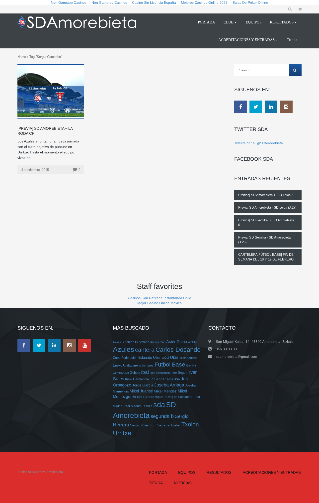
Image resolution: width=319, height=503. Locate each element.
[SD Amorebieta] (79, 22)
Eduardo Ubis (149, 358)
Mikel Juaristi (141, 391)
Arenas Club (157, 342)
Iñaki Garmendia (137, 379)
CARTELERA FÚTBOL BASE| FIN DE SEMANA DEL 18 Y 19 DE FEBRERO (266, 257)
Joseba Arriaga (169, 384)
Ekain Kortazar (188, 357)
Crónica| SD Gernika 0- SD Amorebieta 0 (266, 222)
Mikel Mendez (165, 391)
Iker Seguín (179, 373)
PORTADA (158, 472)
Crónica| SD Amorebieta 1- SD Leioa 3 (265, 195)
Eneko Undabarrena (127, 365)
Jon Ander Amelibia (165, 379)
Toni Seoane (159, 425)
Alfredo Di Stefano (137, 342)
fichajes (148, 365)
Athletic (192, 342)
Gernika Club (121, 372)
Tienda (156, 483)
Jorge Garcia (142, 385)
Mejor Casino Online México (159, 303)
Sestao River (139, 425)
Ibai (145, 372)
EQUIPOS (186, 472)
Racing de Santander (177, 396)
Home (21, 57)
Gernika (191, 365)
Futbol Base (170, 364)
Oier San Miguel (152, 396)
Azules (123, 349)
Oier (139, 396)
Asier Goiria (176, 342)
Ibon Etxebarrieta (160, 372)
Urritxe (122, 432)
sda (159, 405)
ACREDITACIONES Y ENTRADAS (272, 472)
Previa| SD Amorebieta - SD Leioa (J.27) (267, 207)
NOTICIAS (183, 483)
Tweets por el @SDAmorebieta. (259, 143)
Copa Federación (125, 358)
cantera (145, 350)
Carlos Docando (178, 349)
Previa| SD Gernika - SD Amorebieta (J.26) (264, 240)
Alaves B (118, 342)
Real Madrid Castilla (137, 406)
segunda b (162, 416)
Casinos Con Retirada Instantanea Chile (159, 298)
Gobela (135, 373)
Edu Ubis (169, 357)
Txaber (175, 425)
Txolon (190, 424)
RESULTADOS (219, 472)
